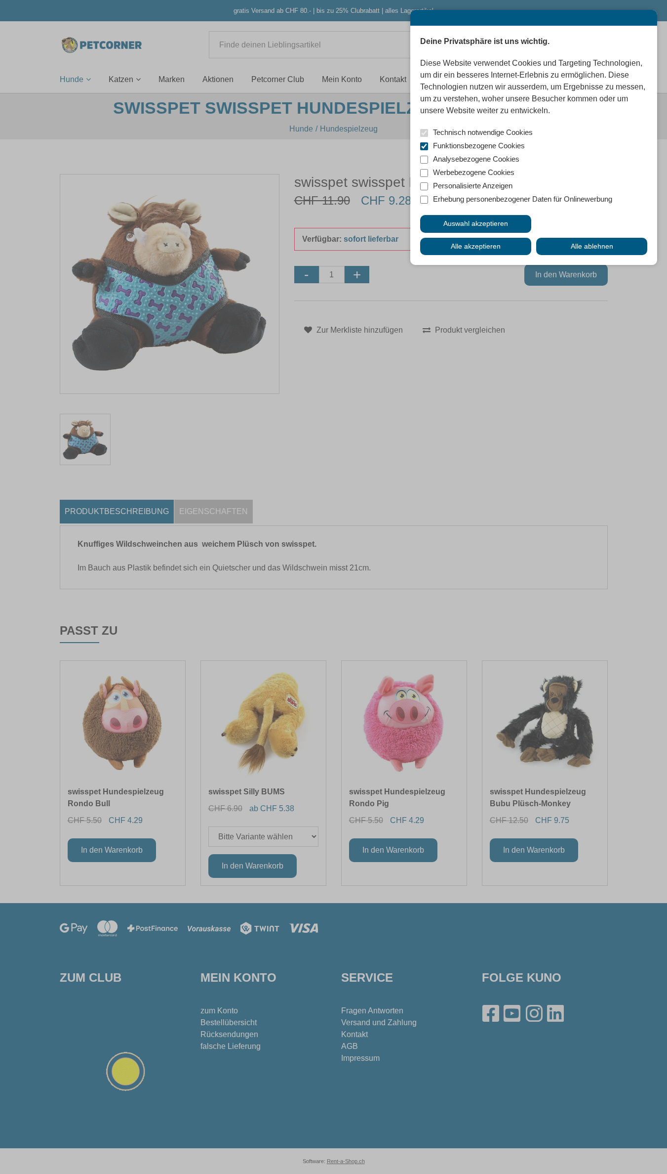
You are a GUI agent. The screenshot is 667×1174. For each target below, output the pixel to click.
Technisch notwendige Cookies (483, 132)
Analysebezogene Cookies (476, 159)
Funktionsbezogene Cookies (479, 145)
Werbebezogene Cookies (473, 172)
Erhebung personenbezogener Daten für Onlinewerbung (522, 199)
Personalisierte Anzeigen (472, 185)
